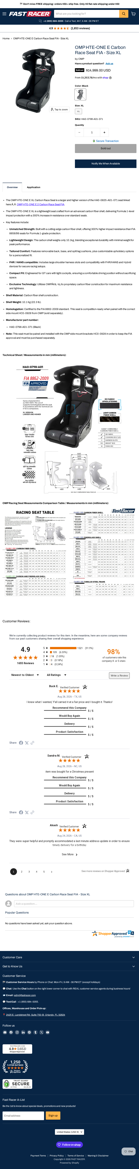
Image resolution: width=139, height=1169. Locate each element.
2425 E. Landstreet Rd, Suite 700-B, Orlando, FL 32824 (35, 1015)
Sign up (53, 1115)
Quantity (79, 125)
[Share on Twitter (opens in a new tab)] (27, 742)
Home (6, 38)
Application (33, 187)
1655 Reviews (29, 663)
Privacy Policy (57, 1156)
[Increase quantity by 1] (104, 132)
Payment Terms (38, 1156)
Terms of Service (75, 1156)
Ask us (109, 63)
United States (68, 1132)
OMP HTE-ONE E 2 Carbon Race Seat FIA (40, 204)
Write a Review (119, 675)
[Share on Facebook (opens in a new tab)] (21, 743)
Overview (12, 187)
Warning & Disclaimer (98, 1156)
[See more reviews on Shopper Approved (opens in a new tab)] (32, 743)
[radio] (69, 648)
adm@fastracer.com (25, 995)
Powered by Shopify (69, 1163)
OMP (81, 59)
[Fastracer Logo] (30, 14)
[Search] (123, 14)
